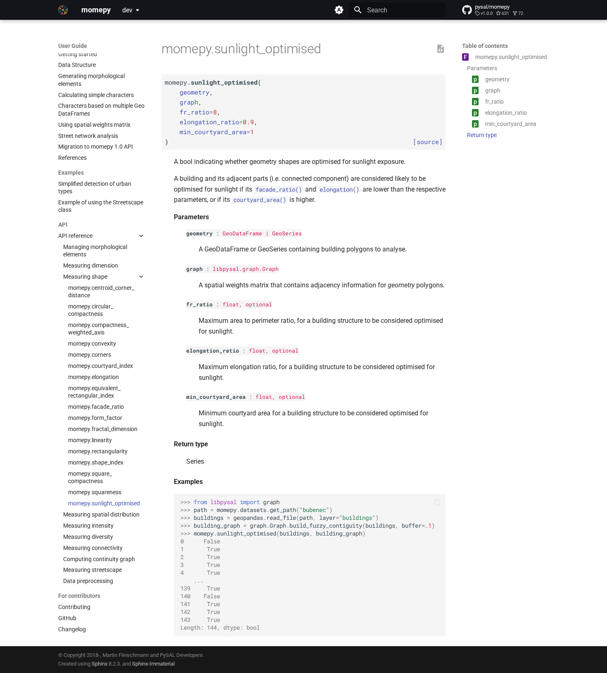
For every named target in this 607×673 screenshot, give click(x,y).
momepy (69, 46)
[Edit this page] (441, 49)
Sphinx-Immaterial (153, 664)
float (231, 304)
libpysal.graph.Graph (246, 269)
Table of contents (485, 46)
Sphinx (99, 664)
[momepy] (63, 10)
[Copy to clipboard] (437, 502)
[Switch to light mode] (339, 10)
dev (127, 10)
